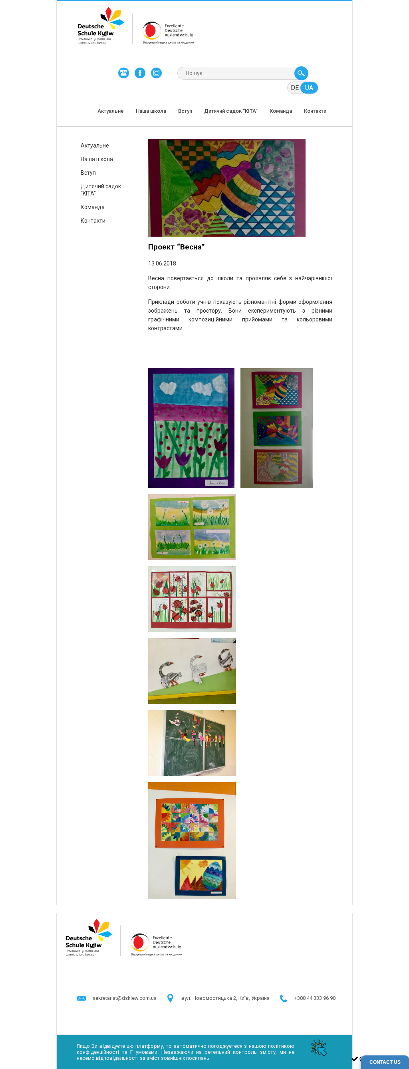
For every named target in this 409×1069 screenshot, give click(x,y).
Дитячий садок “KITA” (231, 111)
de (295, 88)
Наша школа (151, 111)
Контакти (315, 111)
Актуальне (110, 111)
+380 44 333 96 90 (315, 998)
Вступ (185, 111)
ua (309, 88)
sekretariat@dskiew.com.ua (125, 998)
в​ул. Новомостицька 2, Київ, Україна (225, 998)
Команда (281, 111)
